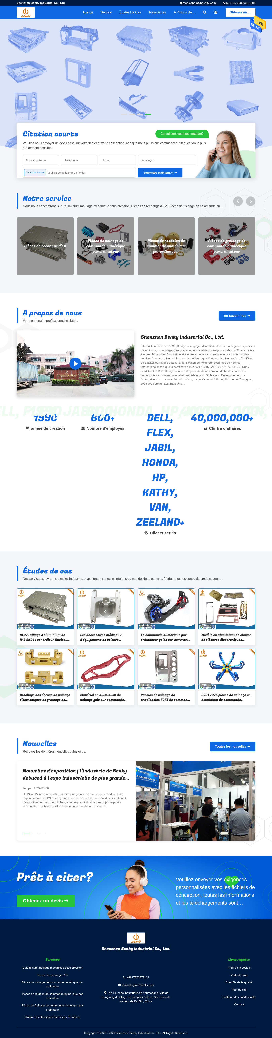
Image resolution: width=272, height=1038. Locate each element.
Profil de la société (239, 967)
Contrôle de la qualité (239, 982)
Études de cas (130, 12)
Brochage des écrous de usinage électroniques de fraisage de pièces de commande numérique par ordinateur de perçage (45, 697)
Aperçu (88, 12)
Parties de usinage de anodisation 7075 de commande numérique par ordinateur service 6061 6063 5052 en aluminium (166, 697)
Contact (239, 1004)
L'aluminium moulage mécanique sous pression (52, 967)
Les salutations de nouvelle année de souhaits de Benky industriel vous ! (66, 774)
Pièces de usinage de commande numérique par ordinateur (45, 246)
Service (106, 12)
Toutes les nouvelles (230, 746)
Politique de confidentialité (239, 997)
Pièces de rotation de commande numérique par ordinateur (105, 246)
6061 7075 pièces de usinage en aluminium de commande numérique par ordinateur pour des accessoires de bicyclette (226, 697)
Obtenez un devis (242, 12)
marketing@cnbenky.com (199, 2)
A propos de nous (187, 12)
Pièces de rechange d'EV (52, 975)
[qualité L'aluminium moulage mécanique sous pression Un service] (136, 90)
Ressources (157, 12)
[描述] (216, 12)
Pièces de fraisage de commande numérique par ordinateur (166, 246)
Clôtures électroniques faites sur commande (226, 246)
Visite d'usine (239, 975)
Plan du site (239, 989)
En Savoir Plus (235, 315)
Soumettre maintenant (158, 172)
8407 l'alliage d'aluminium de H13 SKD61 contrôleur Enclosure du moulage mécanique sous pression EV (45, 637)
